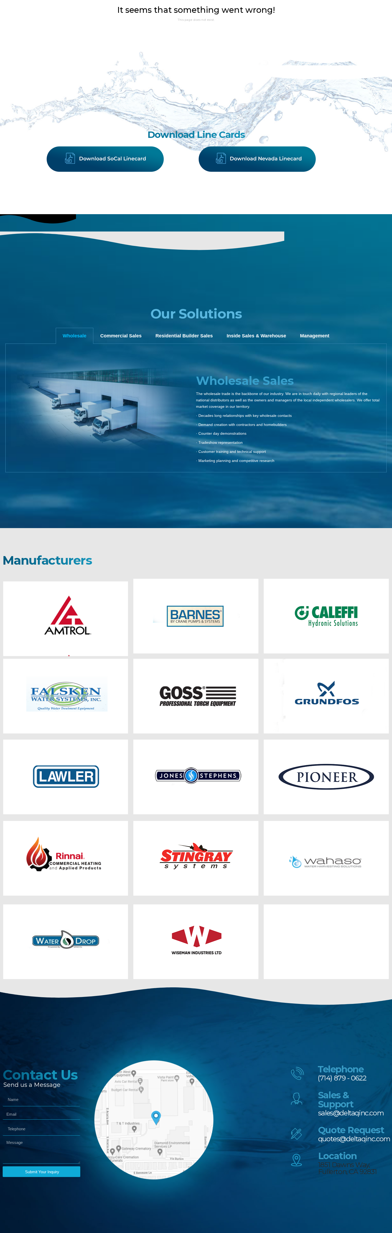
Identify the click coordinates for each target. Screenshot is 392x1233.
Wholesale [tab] (74, 335)
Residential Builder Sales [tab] (184, 335)
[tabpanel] (196, 408)
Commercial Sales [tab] (121, 335)
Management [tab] (314, 335)
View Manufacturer (65, 622)
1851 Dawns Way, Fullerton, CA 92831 (347, 1168)
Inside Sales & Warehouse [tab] (256, 335)
